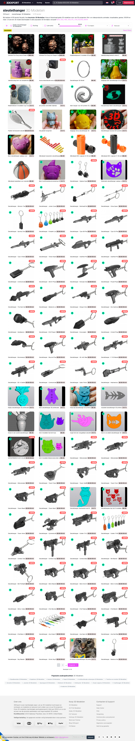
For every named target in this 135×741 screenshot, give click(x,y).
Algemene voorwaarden (104, 723)
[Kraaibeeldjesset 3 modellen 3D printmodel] (83, 44)
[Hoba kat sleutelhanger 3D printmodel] (83, 396)
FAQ (97, 711)
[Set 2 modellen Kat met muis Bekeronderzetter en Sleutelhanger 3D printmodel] (52, 421)
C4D (76, 20)
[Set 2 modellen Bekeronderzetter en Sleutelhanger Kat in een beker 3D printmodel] (52, 447)
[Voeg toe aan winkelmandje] (27, 51)
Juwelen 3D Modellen (30, 683)
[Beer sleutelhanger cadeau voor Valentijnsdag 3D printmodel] (21, 145)
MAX (58, 20)
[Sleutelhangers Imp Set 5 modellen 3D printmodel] (114, 497)
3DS (69, 20)
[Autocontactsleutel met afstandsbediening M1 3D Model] (52, 69)
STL (72, 20)
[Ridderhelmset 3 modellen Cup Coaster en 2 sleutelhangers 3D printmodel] (21, 94)
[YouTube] (119, 737)
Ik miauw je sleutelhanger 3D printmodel (82, 659)
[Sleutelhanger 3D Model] (83, 69)
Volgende (72, 665)
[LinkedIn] (115, 737)
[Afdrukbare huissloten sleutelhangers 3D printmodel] (52, 145)
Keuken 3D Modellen (53, 679)
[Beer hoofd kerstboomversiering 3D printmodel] (52, 170)
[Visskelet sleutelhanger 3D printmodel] (114, 396)
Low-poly (50, 25)
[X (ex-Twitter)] (103, 737)
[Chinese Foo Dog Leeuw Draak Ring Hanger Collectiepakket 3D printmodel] (21, 44)
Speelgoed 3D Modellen (47, 683)
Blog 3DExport (74, 723)
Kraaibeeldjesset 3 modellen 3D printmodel (82, 55)
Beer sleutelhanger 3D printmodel (49, 407)
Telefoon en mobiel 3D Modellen (116, 679)
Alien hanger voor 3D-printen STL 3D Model (83, 105)
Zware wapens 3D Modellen (101, 683)
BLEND (80, 20)
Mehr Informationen (61, 737)
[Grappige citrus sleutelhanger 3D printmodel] (83, 119)
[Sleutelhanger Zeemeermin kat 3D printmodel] (83, 497)
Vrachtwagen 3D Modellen (121, 683)
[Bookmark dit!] (31, 51)
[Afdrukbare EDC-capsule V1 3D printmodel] (114, 145)
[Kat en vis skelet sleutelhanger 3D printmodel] (114, 421)
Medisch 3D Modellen (65, 683)
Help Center (100, 708)
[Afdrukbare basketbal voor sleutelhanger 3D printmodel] (21, 170)
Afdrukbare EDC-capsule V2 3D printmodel (82, 156)
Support (99, 705)
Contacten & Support (105, 701)
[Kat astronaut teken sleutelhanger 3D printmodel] (114, 94)
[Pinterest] (107, 737)
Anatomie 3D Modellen (68, 686)
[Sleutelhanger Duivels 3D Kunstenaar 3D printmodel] (114, 119)
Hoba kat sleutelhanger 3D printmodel (81, 407)
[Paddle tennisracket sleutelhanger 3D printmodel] (21, 119)
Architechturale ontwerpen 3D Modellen (90, 679)
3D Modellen (73, 705)
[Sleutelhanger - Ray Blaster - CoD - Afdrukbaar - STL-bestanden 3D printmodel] (21, 648)
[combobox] (97, 25)
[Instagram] (99, 737)
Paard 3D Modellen (69, 679)
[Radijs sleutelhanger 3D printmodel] (21, 396)
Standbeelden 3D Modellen (18, 679)
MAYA (86, 20)
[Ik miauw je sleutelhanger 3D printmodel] (83, 648)
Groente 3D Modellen (13, 683)
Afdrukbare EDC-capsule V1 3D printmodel (113, 156)
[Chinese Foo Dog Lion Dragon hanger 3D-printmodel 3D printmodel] (52, 44)
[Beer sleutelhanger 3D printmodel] (52, 396)
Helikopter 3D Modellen (82, 683)
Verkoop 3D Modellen (76, 717)
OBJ (62, 20)
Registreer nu (128, 2)
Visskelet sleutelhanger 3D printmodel (112, 407)
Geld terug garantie (102, 726)
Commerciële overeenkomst (105, 717)
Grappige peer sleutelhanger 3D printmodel (113, 80)
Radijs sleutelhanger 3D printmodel (18, 407)
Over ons (17, 701)
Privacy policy (101, 720)
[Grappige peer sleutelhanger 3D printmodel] (114, 69)
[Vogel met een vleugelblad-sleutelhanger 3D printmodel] (83, 421)
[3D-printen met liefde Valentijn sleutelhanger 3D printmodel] (52, 94)
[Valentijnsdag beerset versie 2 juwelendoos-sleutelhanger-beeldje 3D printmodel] (114, 44)
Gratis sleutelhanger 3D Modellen (20, 25)
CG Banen (72, 726)
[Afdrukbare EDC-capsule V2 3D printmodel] (83, 145)
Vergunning (100, 714)
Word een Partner (74, 720)
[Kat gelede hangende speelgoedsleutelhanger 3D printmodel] (52, 119)
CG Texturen (73, 714)
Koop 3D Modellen (77, 701)
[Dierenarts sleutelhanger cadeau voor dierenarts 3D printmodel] (114, 170)
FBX (65, 20)
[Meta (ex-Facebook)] (111, 737)
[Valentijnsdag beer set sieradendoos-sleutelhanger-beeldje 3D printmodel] (21, 69)
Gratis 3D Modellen (75, 711)
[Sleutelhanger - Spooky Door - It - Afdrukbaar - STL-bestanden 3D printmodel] (21, 220)
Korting (35, 25)
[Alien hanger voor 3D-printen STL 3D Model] (83, 94)
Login (119, 2)
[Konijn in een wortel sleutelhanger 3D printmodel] (21, 421)
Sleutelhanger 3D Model (77, 80)
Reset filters (127, 30)
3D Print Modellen (75, 708)
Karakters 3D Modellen (37, 679)
